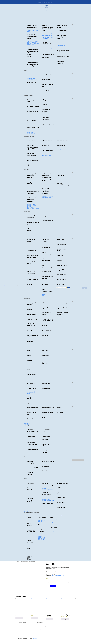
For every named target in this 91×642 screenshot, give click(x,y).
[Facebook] (18, 631)
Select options (50, 619)
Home (16, 561)
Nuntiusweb (35, 638)
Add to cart (52, 586)
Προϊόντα (26, 17)
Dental (19, 561)
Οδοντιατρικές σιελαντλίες (25, 561)
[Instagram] (21, 631)
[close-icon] (24, 19)
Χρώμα (49, 582)
